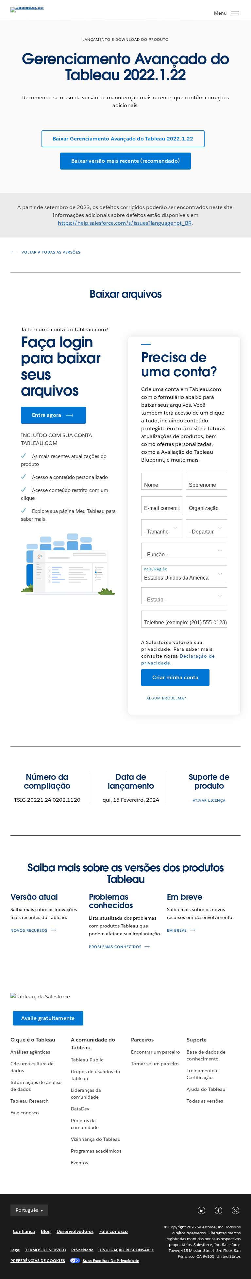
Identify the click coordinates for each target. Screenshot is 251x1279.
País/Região (156, 569)
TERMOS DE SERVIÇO (45, 1250)
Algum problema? (166, 698)
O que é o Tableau (32, 1039)
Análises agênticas (30, 1052)
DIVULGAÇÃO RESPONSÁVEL (126, 1250)
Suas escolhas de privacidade (111, 1260)
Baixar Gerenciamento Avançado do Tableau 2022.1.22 (123, 138)
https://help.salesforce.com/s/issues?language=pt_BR (125, 223)
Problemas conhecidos (111, 901)
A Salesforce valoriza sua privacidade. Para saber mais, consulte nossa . (178, 652)
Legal (15, 1250)
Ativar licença (209, 800)
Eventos (79, 1163)
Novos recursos (28, 930)
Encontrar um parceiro (155, 1052)
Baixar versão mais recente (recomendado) (125, 160)
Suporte (196, 1039)
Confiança (24, 1231)
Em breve (184, 897)
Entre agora (46, 415)
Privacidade (82, 1250)
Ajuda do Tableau (206, 1089)
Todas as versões (205, 1101)
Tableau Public (87, 1060)
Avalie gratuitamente (48, 1018)
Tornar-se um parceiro (155, 1064)
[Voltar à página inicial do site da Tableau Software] (33, 7)
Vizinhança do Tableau (96, 1139)
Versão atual (34, 897)
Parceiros (142, 1039)
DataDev (80, 1109)
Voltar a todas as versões (50, 252)
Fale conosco (24, 1113)
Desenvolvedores (75, 1231)
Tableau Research (29, 1101)
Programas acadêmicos (96, 1151)
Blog (46, 1231)
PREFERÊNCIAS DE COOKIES (37, 1260)
